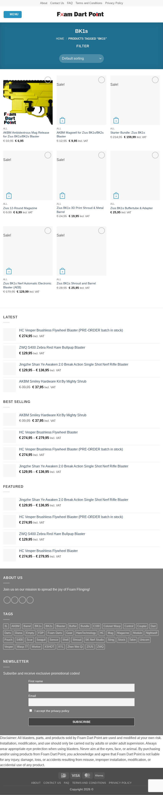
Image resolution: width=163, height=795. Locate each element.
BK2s (49, 626)
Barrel (27, 626)
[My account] (150, 14)
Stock (121, 639)
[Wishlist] (143, 14)
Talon (132, 639)
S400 (19, 639)
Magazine (123, 632)
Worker (36, 646)
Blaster (60, 626)
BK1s (38, 626)
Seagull (41, 639)
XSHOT (49, 646)
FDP (41, 632)
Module (137, 632)
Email (32, 695)
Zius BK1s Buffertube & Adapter (131, 208)
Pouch (8, 639)
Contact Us (57, 3)
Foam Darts (55, 632)
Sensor (54, 639)
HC (102, 632)
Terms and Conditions (89, 3)
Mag (110, 632)
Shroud (77, 639)
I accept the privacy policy (51, 711)
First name (35, 681)
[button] (13, 14)
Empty (30, 632)
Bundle (85, 626)
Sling (111, 639)
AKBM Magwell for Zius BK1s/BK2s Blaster (80, 134)
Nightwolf (151, 632)
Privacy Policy (114, 3)
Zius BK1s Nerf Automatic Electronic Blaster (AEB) (27, 285)
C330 (96, 626)
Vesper (8, 646)
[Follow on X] (22, 600)
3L (5, 626)
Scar (29, 639)
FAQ (70, 3)
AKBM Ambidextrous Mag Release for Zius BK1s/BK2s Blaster (26, 134)
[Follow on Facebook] (7, 600)
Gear (69, 632)
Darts (7, 632)
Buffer (73, 626)
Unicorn (144, 639)
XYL (60, 646)
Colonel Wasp (112, 626)
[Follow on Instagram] (14, 600)
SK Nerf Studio (94, 639)
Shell (65, 639)
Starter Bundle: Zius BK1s (127, 132)
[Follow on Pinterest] (30, 600)
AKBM (15, 626)
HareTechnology (86, 632)
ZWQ (100, 646)
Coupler (142, 626)
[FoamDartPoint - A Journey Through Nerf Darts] (82, 14)
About (43, 3)
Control (129, 626)
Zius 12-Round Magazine (20, 208)
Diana (18, 632)
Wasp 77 (22, 646)
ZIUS (90, 646)
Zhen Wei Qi (75, 646)
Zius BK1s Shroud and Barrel (76, 283)
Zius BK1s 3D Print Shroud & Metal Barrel (80, 210)
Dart (153, 626)
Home (60, 38)
